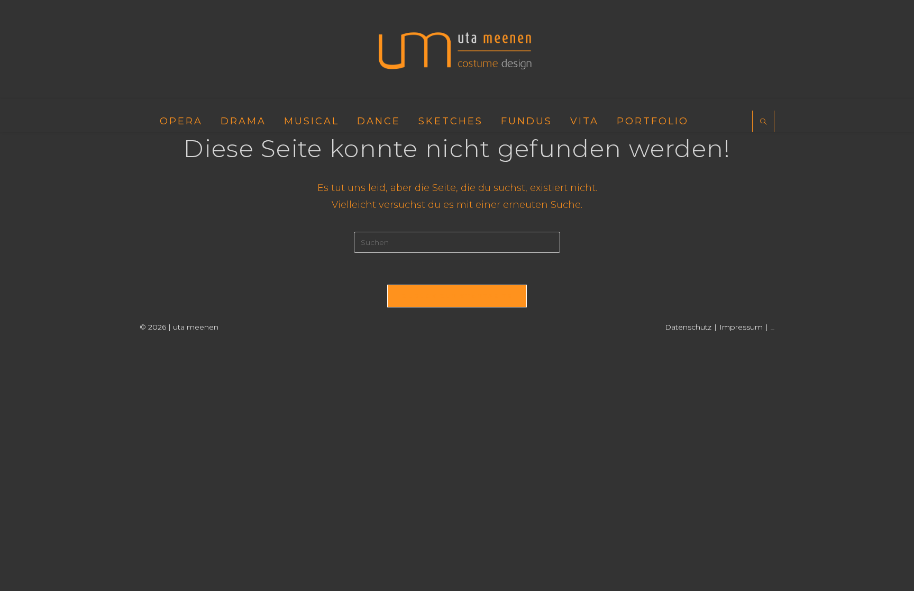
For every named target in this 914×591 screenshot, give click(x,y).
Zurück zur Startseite (456, 296)
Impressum (741, 327)
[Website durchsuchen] (763, 122)
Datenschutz (688, 327)
